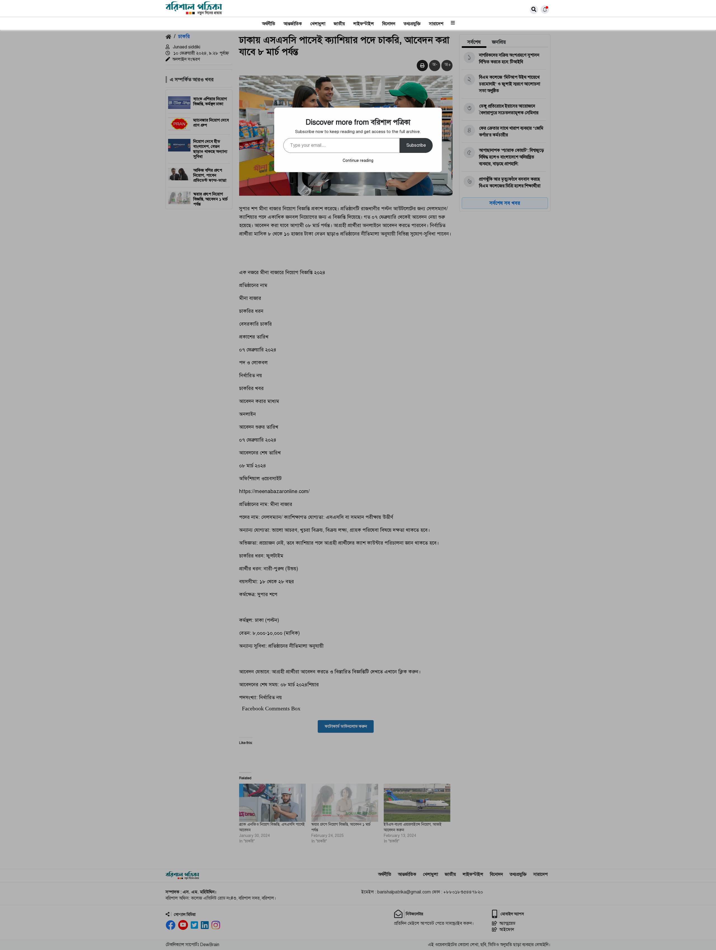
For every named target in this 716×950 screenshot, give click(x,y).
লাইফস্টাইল (363, 24)
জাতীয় (339, 24)
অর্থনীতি (268, 24)
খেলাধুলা (317, 24)
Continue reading (358, 160)
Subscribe (416, 145)
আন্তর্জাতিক (293, 24)
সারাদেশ (436, 24)
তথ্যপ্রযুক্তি (412, 24)
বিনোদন (388, 24)
